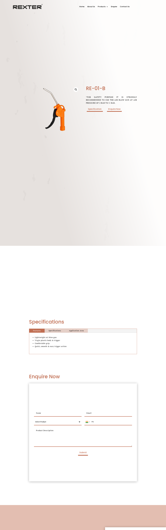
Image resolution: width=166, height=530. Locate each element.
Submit (83, 452)
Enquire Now (114, 109)
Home (81, 6)
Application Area (76, 331)
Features (37, 331)
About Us (91, 6)
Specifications (55, 331)
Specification (95, 109)
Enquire (114, 6)
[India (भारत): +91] (88, 422)
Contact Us (125, 6)
